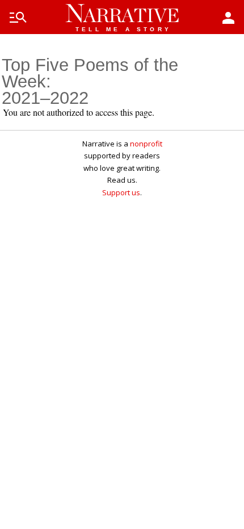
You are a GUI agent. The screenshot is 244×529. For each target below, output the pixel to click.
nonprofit (146, 143)
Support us (121, 192)
